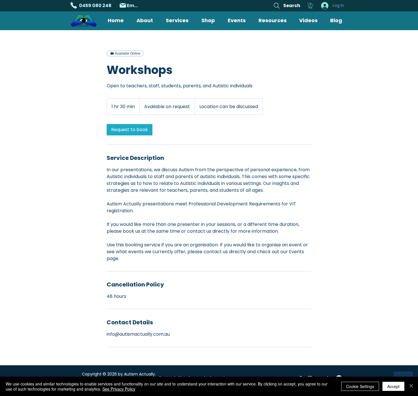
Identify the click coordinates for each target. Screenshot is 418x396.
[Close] (411, 386)
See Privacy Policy (118, 389)
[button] (310, 6)
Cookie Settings (360, 386)
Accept (393, 386)
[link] (129, 129)
